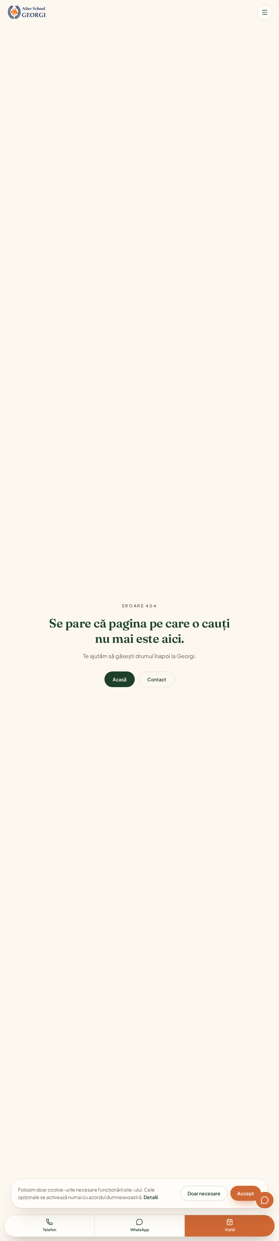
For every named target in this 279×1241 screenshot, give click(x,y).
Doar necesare (203, 1193)
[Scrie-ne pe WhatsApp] (265, 1200)
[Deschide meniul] (264, 12)
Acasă (120, 679)
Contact (156, 679)
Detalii (151, 1197)
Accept (245, 1193)
